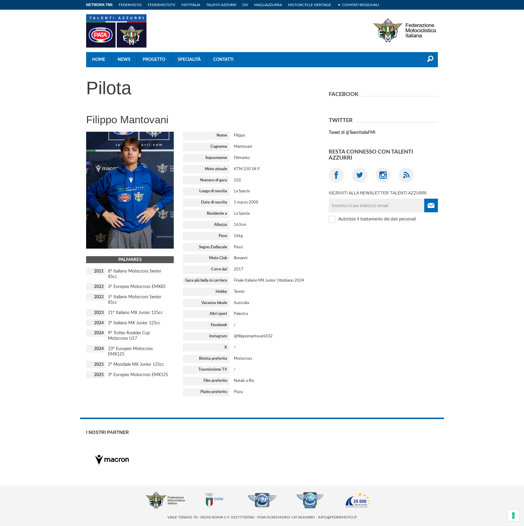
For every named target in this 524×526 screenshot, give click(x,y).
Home (98, 60)
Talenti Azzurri (221, 5)
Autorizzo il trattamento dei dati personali (377, 219)
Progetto (154, 60)
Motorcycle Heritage (309, 5)
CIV (245, 5)
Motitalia (190, 5)
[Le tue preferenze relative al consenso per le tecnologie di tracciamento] (513, 515)
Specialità (189, 60)
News (124, 60)
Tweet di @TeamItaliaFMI (352, 133)
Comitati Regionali (360, 5)
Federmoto (130, 5)
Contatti (223, 60)
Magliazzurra (268, 5)
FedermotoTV (161, 5)
